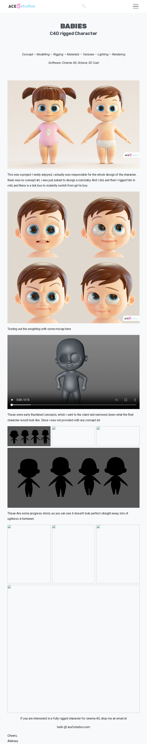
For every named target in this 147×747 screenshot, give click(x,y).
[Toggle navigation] (136, 6)
